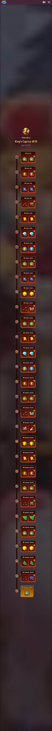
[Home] (4, 2)
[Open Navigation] (49, 2)
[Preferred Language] (44, 2)
